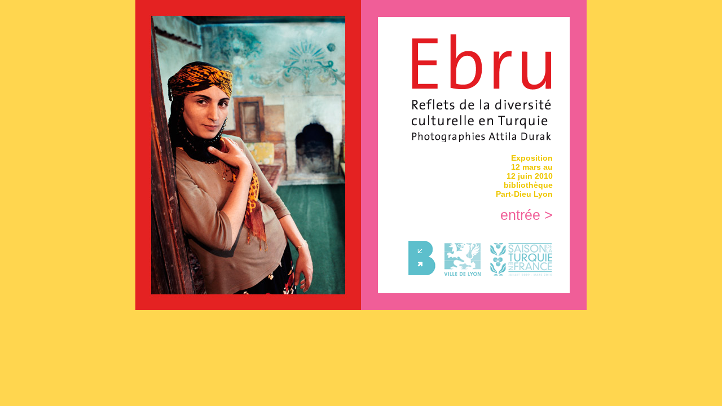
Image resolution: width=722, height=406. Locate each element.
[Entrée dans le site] (482, 138)
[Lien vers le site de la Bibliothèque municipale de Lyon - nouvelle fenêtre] (418, 273)
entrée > (526, 215)
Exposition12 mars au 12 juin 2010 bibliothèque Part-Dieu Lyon (524, 175)
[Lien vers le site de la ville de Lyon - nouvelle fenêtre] (459, 273)
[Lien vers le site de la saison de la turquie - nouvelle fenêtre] (517, 273)
